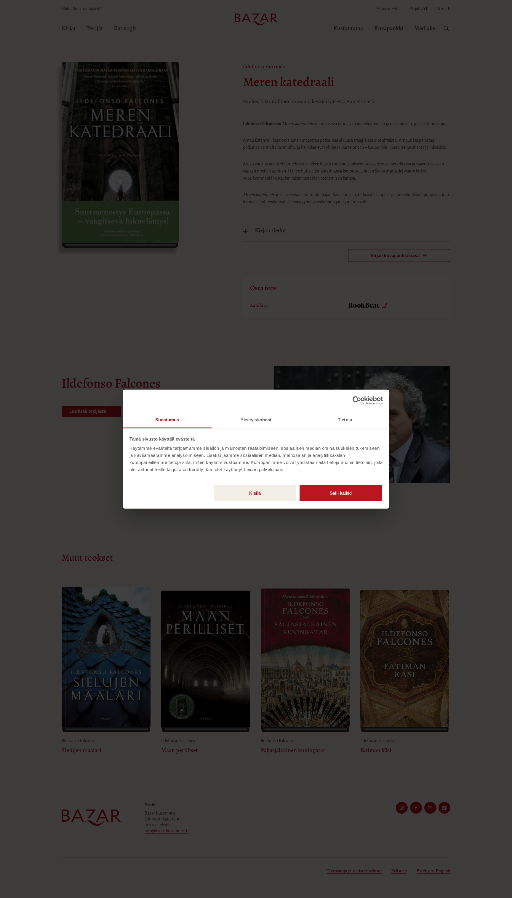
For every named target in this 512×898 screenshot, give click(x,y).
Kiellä (255, 492)
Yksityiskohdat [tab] (256, 419)
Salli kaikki (341, 492)
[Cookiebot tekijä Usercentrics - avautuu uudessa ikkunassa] (357, 400)
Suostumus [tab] (167, 419)
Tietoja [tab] (345, 419)
